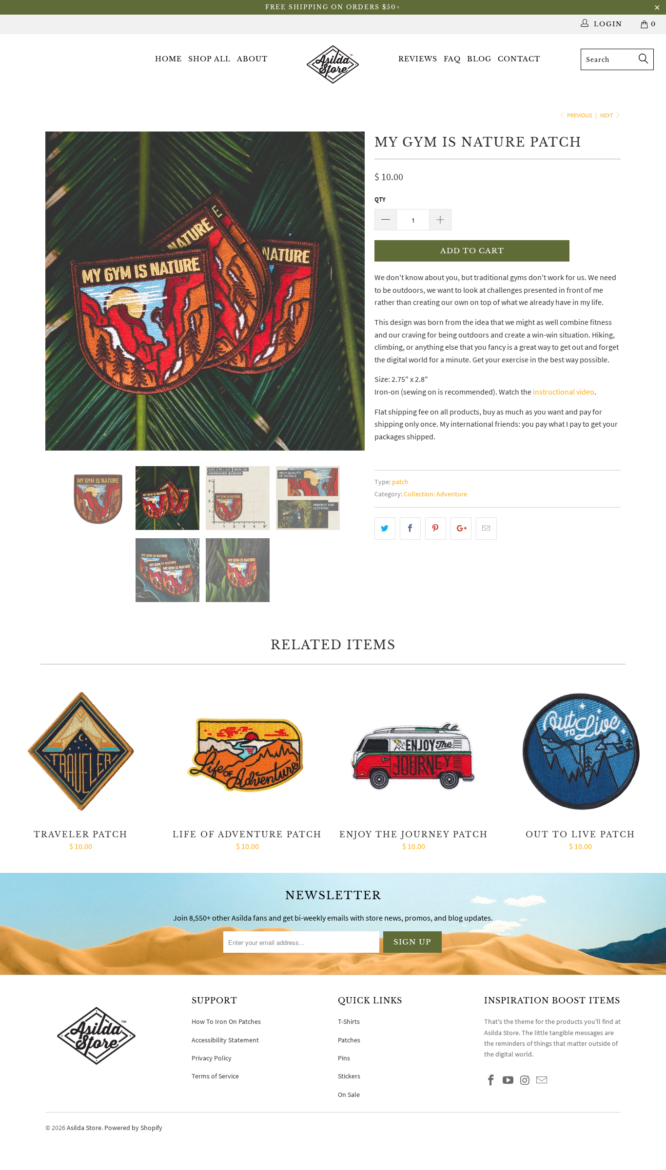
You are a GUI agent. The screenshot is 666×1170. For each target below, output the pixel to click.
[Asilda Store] (333, 64)
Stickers (349, 1076)
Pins (344, 1058)
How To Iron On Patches (226, 1021)
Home (168, 59)
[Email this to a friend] (486, 528)
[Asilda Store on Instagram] (525, 1081)
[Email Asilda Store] (542, 1081)
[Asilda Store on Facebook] (491, 1081)
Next (607, 115)
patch (400, 481)
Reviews (417, 59)
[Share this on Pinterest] (435, 528)
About (252, 59)
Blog (479, 59)
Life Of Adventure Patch (248, 752)
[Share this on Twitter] (384, 528)
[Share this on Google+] (461, 528)
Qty (380, 199)
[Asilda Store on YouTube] (508, 1081)
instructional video (563, 391)
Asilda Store (84, 1127)
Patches (349, 1040)
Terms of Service (215, 1076)
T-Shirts (349, 1021)
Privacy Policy (212, 1058)
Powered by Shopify (133, 1127)
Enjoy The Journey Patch (414, 752)
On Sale (349, 1094)
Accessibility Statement (225, 1040)
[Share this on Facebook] (410, 528)
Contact (519, 59)
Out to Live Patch (581, 752)
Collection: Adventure (435, 494)
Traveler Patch (81, 752)
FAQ (452, 59)
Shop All (209, 59)
